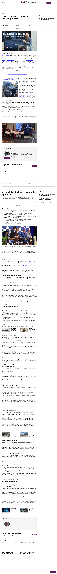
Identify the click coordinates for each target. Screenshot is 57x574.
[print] (36, 28)
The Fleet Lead (14, 436)
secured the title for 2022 (10, 79)
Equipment (42, 8)
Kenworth (31, 62)
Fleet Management (16, 8)
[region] (28, 572)
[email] (22, 28)
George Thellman (5, 202)
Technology (36, 8)
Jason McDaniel (5, 25)
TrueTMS (20, 525)
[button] (2, 2)
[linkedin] (17, 28)
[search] (4, 2)
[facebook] (16, 28)
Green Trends (30, 8)
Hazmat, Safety (24, 8)
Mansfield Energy (24, 265)
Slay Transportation (6, 55)
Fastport (3, 60)
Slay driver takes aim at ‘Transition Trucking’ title (17, 74)
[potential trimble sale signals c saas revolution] (24, 510)
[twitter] (19, 28)
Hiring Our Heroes (10, 60)
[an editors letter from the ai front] (24, 330)
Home (3, 13)
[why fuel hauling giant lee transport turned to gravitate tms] (24, 434)
